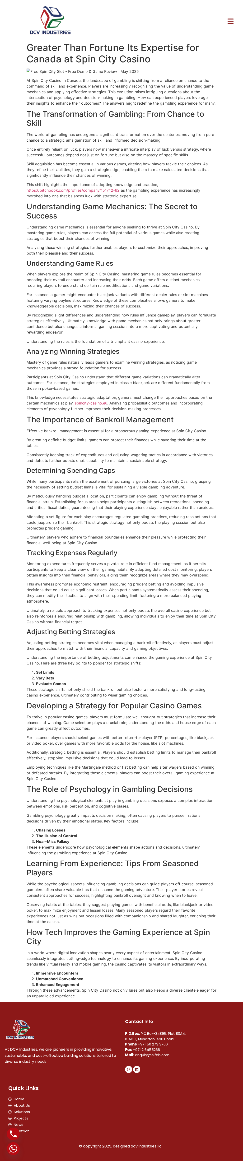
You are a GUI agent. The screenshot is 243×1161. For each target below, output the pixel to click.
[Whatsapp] (13, 1148)
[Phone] (13, 1134)
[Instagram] (128, 1069)
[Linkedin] (136, 1069)
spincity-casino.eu (91, 403)
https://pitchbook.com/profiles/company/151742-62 (73, 190)
